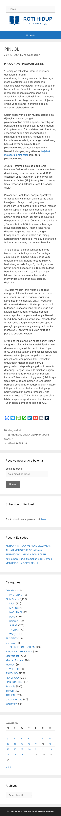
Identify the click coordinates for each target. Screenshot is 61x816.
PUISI (12, 616)
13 (29, 744)
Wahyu (13, 634)
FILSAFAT (11, 638)
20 (29, 749)
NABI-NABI (15, 612)
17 (8, 749)
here (43, 519)
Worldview (11, 703)
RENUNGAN (13, 677)
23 (50, 749)
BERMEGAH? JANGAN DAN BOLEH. (26, 554)
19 (22, 749)
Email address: (14, 468)
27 (29, 755)
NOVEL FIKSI (13, 669)
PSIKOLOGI (12, 673)
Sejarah (13, 621)
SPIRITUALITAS (14, 682)
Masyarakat (14, 430)
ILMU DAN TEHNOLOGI (19, 651)
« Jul (8, 767)
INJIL (12, 603)
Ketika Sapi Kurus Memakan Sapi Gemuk (29, 558)
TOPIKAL (11, 695)
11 (15, 744)
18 (15, 749)
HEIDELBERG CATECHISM (20, 647)
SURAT (13, 625)
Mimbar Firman (14, 660)
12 (22, 744)
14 (36, 744)
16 (50, 744)
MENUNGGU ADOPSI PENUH (22, 563)
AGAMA (10, 590)
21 (36, 749)
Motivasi (10, 664)
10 (8, 744)
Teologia (10, 686)
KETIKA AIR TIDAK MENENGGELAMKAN (28, 545)
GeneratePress (46, 811)
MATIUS (14, 608)
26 (22, 755)
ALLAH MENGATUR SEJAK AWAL (25, 550)
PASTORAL (15, 594)
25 (15, 755)
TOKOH (10, 690)
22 (43, 749)
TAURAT (14, 629)
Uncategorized (14, 699)
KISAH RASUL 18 (17, 443)
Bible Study (12, 599)
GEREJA (10, 642)
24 (8, 755)
